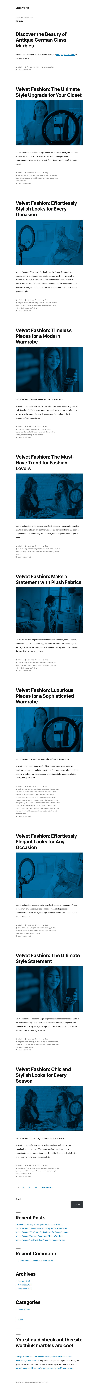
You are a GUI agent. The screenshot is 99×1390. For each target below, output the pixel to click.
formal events (39, 930)
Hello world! (48, 1260)
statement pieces (49, 665)
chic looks (21, 1168)
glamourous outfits (22, 1171)
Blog (46, 173)
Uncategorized (24, 1309)
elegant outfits (23, 303)
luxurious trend (26, 178)
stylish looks (36, 305)
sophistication (41, 1044)
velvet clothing (21, 308)
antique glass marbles (65, 54)
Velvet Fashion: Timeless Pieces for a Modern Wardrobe (44, 336)
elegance (21, 1042)
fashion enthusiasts (47, 549)
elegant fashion (23, 175)
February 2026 (24, 1281)
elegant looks (36, 928)
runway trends (37, 665)
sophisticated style (39, 178)
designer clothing (24, 429)
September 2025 (25, 1288)
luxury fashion (26, 305)
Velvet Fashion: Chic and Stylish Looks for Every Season (43, 1075)
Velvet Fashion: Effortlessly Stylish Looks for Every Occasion (46, 209)
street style (51, 1044)
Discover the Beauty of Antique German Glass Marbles (41, 40)
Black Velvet (22, 7)
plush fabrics (26, 665)
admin (20, 67)
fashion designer (45, 175)
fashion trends (46, 429)
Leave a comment (24, 70)
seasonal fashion (46, 1171)
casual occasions (24, 928)
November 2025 (25, 1284)
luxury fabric (20, 1044)
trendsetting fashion (49, 305)
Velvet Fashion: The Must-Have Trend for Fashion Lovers (45, 462)
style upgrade (52, 178)
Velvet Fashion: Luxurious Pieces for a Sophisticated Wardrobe (45, 696)
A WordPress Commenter (29, 1260)
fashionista (19, 432)
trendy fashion (37, 551)
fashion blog (34, 175)
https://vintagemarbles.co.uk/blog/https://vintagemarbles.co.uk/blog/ (45, 1368)
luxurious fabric (50, 930)
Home (20, 1319)
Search (18, 1199)
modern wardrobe (41, 432)
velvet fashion (21, 181)
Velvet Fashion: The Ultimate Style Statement (48, 958)
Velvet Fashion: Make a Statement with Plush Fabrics (48, 579)
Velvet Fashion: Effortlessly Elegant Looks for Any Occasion (46, 841)
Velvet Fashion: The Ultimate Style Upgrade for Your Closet (49, 92)
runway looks (30, 1044)
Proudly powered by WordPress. (36, 1382)
